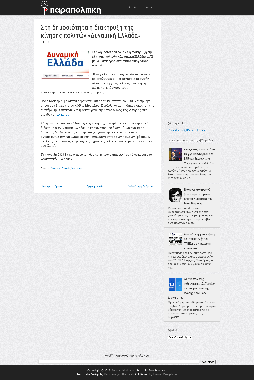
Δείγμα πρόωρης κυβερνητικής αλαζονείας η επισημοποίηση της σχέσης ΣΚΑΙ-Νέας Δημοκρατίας (191, 288)
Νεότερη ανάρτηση (52, 186)
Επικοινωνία (147, 7)
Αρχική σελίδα (95, 186)
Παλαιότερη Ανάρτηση (141, 186)
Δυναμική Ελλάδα (60, 168)
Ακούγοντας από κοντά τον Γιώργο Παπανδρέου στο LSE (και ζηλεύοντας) (200, 154)
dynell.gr (63, 114)
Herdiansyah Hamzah (119, 374)
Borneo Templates (165, 374)
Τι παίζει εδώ (130, 7)
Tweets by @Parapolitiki (186, 130)
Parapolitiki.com (123, 370)
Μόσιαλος (77, 168)
